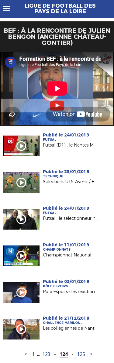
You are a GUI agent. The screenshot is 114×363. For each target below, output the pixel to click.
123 (46, 354)
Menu (9, 8)
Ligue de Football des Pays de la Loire (60, 8)
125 (81, 354)
